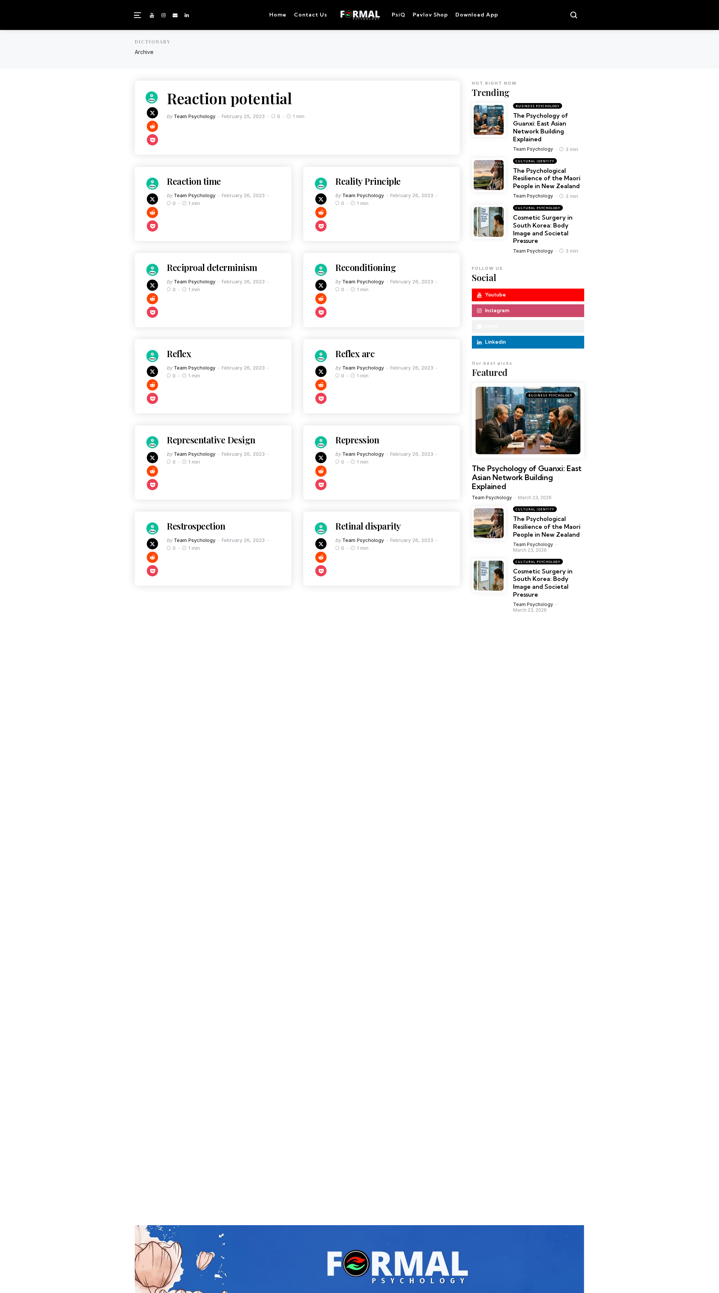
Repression (357, 440)
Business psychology (537, 106)
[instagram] (163, 15)
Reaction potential (229, 98)
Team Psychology (194, 116)
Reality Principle (368, 181)
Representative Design (211, 440)
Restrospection (196, 526)
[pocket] (152, 139)
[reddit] (152, 126)
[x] (152, 112)
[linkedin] (187, 15)
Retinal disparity (368, 526)
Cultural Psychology (538, 208)
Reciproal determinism (212, 267)
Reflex (179, 353)
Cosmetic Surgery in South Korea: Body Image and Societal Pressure (543, 229)
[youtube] (152, 15)
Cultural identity (535, 161)
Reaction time (194, 181)
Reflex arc (356, 353)
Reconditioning (365, 267)
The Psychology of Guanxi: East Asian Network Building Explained (540, 127)
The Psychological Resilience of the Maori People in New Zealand (546, 178)
